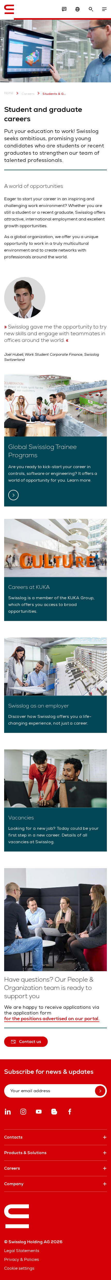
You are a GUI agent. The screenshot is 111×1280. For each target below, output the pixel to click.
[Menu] (104, 9)
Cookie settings (19, 1268)
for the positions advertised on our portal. (51, 1018)
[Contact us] (64, 9)
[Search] (90, 9)
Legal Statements (21, 1250)
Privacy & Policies (21, 1259)
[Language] (77, 9)
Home (8, 93)
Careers (28, 94)
